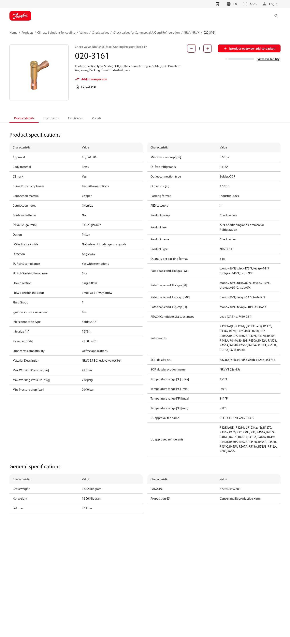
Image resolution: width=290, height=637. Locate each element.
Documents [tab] (51, 118)
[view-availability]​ (268, 59)
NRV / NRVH (191, 32)
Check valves (100, 32)
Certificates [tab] (75, 118)
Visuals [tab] (96, 118)
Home (13, 32)
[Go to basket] (217, 4)
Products (27, 32)
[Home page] (20, 16)
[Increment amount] (207, 48)
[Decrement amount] (191, 48)
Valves (84, 32)
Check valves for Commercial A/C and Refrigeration (146, 32)
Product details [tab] (24, 118)
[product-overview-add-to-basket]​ (252, 48)
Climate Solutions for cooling (56, 32)
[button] (231, 4)
